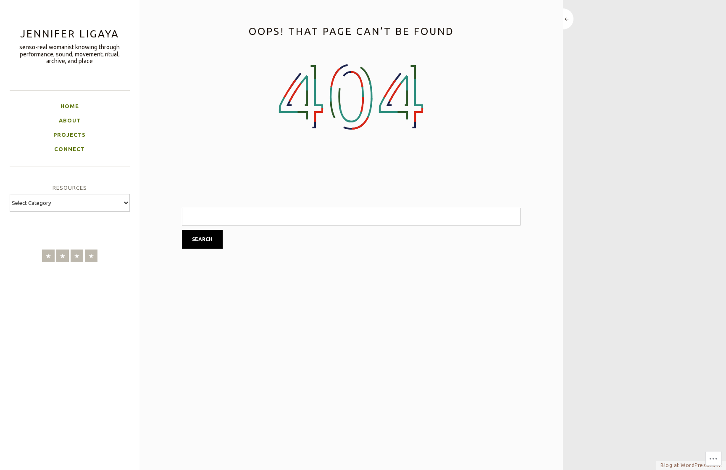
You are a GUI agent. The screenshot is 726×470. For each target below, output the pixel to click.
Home (69, 106)
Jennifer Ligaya (69, 34)
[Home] (48, 256)
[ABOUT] (62, 256)
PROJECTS (69, 135)
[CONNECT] (91, 256)
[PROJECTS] (77, 256)
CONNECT (69, 149)
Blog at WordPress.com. (691, 465)
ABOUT (70, 120)
